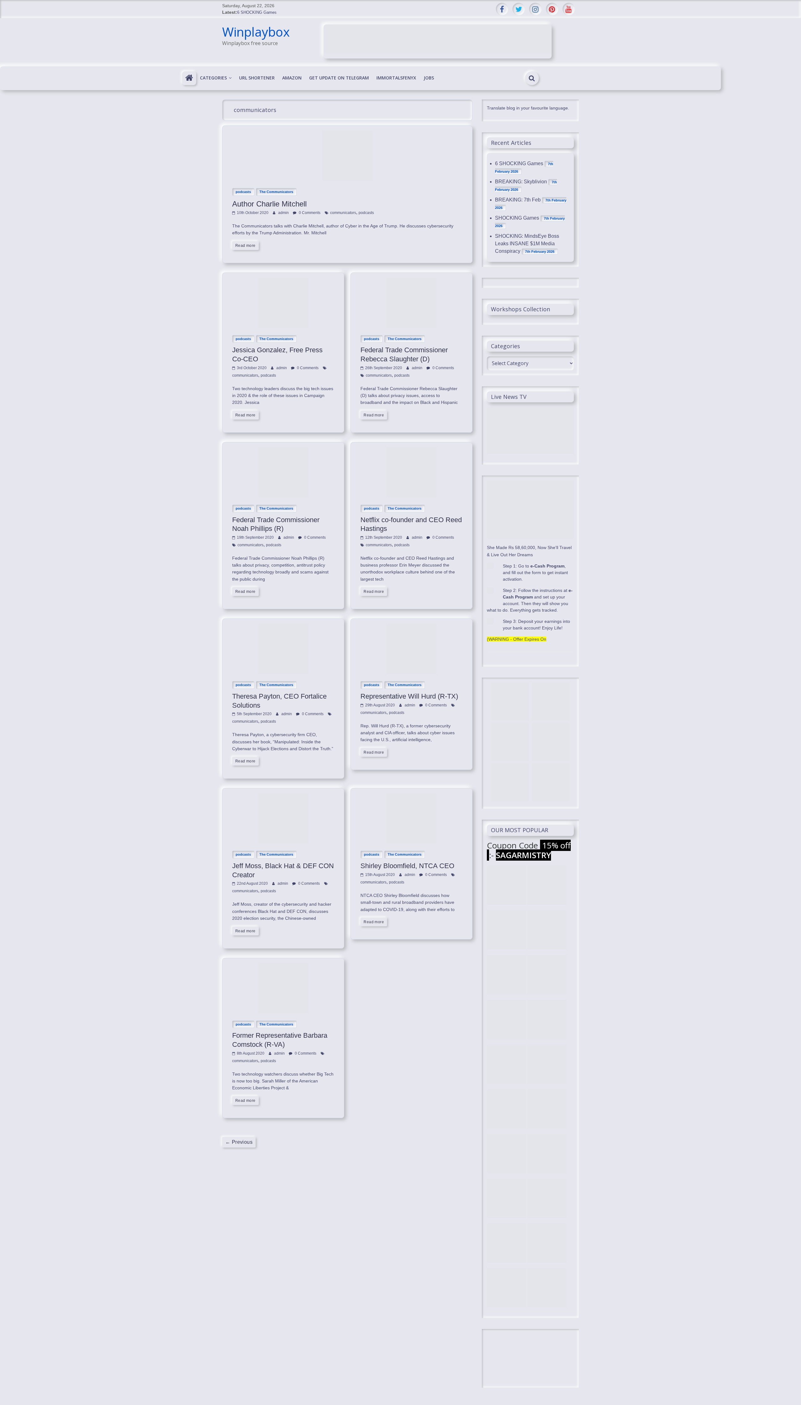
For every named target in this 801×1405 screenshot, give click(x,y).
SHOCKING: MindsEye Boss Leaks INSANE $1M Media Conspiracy (527, 243)
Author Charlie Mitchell (269, 204)
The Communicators (276, 192)
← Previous (239, 1142)
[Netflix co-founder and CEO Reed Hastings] (411, 451)
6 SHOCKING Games (257, 12)
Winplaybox (256, 31)
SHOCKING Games (517, 218)
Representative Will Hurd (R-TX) (409, 696)
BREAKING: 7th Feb (518, 199)
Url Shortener (257, 78)
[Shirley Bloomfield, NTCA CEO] (411, 797)
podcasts (243, 192)
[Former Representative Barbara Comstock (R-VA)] (283, 967)
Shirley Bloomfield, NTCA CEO (407, 866)
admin (284, 213)
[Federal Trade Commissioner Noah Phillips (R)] (283, 451)
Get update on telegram (339, 78)
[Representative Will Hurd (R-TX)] (411, 627)
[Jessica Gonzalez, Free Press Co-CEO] (283, 281)
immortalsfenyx (396, 78)
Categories (213, 78)
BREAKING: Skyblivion (521, 181)
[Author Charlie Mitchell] (347, 134)
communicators (343, 213)
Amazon (292, 78)
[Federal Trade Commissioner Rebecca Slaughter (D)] (411, 281)
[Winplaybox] (189, 78)
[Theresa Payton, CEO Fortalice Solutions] (283, 627)
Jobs (429, 78)
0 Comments (309, 213)
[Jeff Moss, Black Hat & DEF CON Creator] (283, 797)
